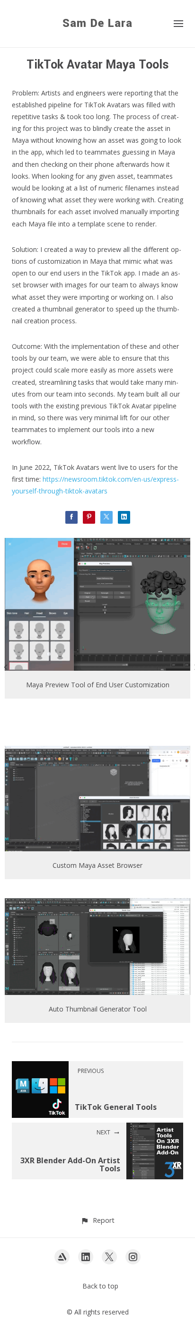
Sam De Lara (97, 23)
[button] (97, 1220)
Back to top (100, 1285)
